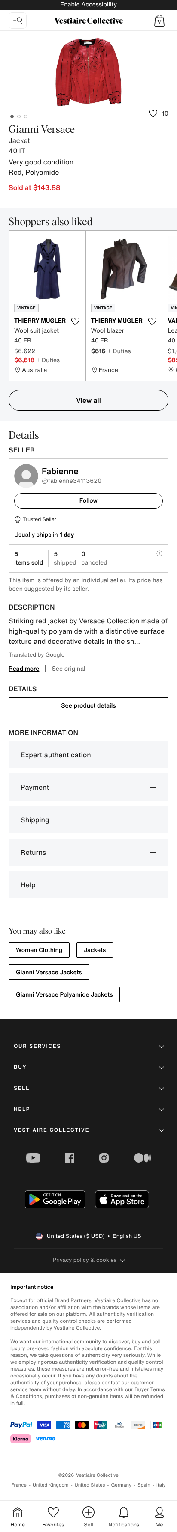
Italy (161, 1485)
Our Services (37, 1046)
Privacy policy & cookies (85, 1260)
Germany (121, 1485)
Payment (35, 787)
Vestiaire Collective (51, 1130)
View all (88, 400)
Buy (20, 1067)
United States (90, 1485)
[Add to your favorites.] (75, 321)
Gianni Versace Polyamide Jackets (64, 994)
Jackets (95, 950)
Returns (33, 852)
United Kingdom (51, 1485)
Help (28, 885)
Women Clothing (39, 950)
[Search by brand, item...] (18, 20)
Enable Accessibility (88, 4)
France (19, 1485)
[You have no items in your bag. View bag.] (159, 21)
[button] (159, 21)
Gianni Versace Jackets (49, 972)
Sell (22, 1088)
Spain (143, 1485)
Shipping (35, 820)
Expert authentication (56, 755)
